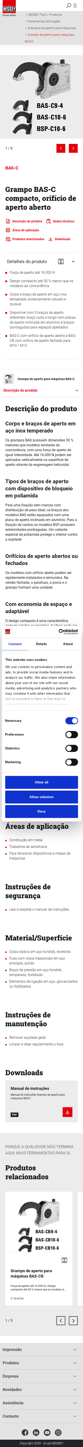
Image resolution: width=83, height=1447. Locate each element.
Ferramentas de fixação (44, 21)
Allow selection (41, 797)
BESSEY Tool (37, 14)
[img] (41, 97)
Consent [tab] (15, 644)
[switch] (71, 734)
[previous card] (60, 1320)
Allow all (41, 782)
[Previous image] (60, 148)
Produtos (55, 14)
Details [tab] (41, 644)
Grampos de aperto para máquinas (52, 28)
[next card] (73, 1320)
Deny (41, 811)
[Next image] (73, 148)
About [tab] (68, 644)
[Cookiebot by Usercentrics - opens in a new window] (59, 632)
